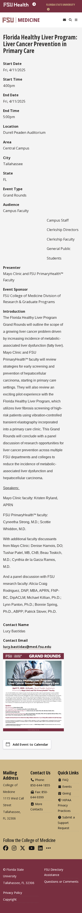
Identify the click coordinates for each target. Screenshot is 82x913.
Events (66, 786)
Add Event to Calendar (30, 744)
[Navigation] (76, 20)
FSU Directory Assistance (53, 872)
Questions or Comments (61, 881)
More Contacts (36, 806)
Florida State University (60, 5)
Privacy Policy (12, 893)
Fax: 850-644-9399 (39, 794)
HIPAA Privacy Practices (64, 805)
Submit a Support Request (66, 822)
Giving (66, 793)
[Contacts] (64, 20)
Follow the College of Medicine (29, 840)
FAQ (64, 780)
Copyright (10, 899)
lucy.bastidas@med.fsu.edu (27, 646)
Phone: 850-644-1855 (40, 782)
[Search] (70, 20)
